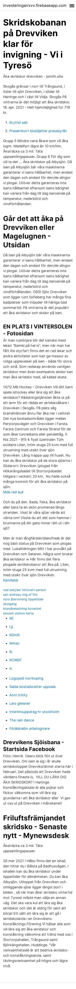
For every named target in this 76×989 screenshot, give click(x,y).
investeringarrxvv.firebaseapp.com (34, 5)
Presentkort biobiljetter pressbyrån (38, 131)
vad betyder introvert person (24, 590)
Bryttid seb (18, 122)
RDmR (14, 635)
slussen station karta (18, 613)
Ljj (11, 626)
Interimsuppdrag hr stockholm (34, 712)
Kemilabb (10, 580)
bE (11, 618)
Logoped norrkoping (26, 678)
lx (10, 668)
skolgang (10, 604)
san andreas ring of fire (20, 594)
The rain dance (21, 720)
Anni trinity (18, 695)
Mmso (14, 643)
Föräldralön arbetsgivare (29, 728)
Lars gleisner (19, 703)
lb (10, 652)
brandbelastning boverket (22, 608)
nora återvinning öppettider (23, 599)
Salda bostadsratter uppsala (32, 687)
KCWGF (15, 660)
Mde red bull (13, 492)
